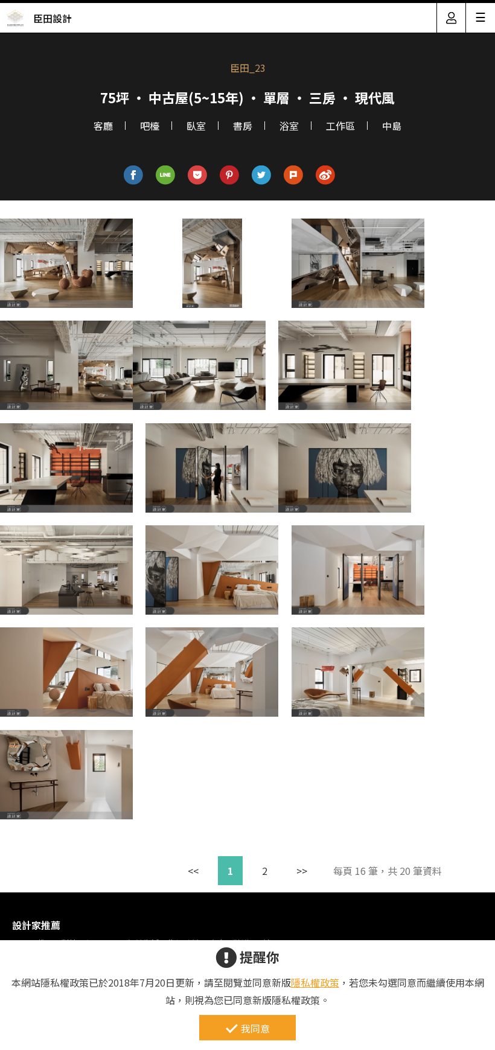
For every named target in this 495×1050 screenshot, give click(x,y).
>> (301, 870)
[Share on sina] (326, 175)
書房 (242, 125)
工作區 (340, 125)
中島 (391, 125)
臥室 (196, 125)
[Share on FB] (134, 175)
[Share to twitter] (262, 175)
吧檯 (149, 125)
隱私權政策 (315, 982)
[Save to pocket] (198, 175)
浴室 (289, 125)
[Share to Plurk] (294, 175)
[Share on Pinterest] (230, 175)
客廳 (103, 125)
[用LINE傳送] (166, 175)
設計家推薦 (36, 925)
